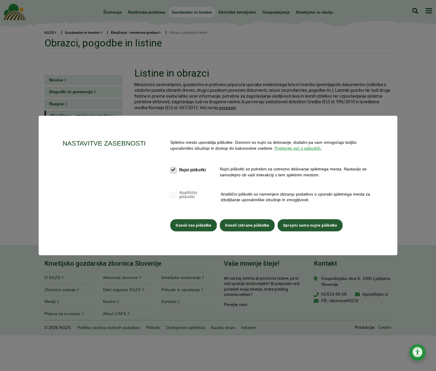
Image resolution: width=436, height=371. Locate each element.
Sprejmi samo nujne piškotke (310, 225)
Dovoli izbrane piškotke (247, 225)
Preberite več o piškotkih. (298, 148)
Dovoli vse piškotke (193, 225)
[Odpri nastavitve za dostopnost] (417, 352)
